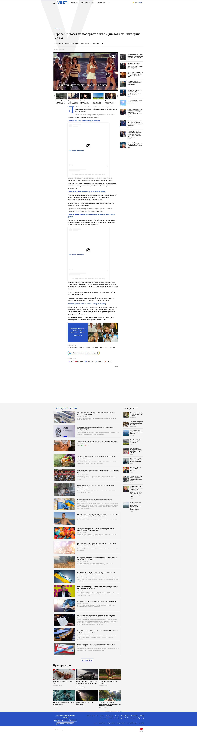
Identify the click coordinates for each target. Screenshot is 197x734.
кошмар (112, 347)
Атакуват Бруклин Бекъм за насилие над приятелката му (87, 304)
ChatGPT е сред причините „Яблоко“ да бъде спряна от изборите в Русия (96, 428)
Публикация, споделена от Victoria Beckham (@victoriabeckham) (88, 174)
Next (117, 99)
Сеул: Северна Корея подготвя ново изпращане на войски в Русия (98, 471)
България (84, 2)
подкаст (95, 347)
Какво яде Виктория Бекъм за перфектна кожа (84, 120)
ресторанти (104, 347)
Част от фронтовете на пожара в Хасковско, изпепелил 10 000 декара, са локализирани (136, 506)
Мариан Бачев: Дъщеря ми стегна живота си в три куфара (135, 450)
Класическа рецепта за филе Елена (63, 682)
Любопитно (101, 2)
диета (82, 347)
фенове (88, 347)
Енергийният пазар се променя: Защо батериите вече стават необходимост (135, 92)
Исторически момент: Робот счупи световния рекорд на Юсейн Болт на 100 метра (136, 123)
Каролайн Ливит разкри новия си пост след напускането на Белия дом (135, 145)
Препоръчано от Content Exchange (112, 711)
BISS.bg (142, 715)
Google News (90, 361)
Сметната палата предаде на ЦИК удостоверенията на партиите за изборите (96, 413)
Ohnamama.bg (104, 718)
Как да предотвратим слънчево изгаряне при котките (136, 423)
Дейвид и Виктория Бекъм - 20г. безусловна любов (77, 331)
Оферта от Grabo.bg (81, 443)
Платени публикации (132, 723)
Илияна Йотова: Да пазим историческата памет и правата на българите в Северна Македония (134, 134)
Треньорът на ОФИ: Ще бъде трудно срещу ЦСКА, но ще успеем (136, 478)
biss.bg (129, 96)
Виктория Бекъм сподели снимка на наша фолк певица (86, 192)
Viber (71, 361)
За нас (95, 723)
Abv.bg (88, 715)
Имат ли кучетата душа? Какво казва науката (135, 101)
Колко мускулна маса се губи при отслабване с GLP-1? (96, 645)
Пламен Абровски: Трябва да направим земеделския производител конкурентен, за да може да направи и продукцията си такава (136, 491)
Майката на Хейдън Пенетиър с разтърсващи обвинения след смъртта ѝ (135, 66)
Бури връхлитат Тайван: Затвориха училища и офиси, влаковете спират (96, 486)
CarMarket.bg (134, 715)
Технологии (79, 617)
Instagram (109, 361)
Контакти (141, 723)
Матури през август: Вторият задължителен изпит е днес (97, 601)
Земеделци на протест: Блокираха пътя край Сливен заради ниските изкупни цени (95, 529)
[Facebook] (144, 725)
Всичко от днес (87, 660)
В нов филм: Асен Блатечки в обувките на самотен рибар (136, 460)
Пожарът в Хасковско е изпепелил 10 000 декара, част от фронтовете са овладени (97, 558)
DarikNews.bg (109, 715)
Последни (74, 2)
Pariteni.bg (126, 718)
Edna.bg (133, 718)
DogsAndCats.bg (125, 715)
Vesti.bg (62, 2)
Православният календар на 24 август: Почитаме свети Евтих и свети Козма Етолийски (96, 544)
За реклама (102, 723)
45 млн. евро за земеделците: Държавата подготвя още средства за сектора (96, 457)
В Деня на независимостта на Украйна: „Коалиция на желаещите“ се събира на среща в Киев (96, 573)
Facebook (100, 361)
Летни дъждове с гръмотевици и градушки (135, 441)
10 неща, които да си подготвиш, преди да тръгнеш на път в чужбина (110, 704)
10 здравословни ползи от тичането (108, 682)
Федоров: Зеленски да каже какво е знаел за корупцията (134, 82)
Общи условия (111, 723)
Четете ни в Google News (66, 723)
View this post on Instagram (76, 150)
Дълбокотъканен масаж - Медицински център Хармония (97, 442)
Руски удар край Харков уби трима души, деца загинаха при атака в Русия (135, 74)
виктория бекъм (72, 347)
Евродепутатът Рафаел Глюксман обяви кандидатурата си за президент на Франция (97, 587)
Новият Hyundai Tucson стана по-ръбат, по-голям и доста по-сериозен (86, 683)
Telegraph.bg (140, 718)
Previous (54, 99)
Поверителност (120, 723)
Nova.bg (117, 715)
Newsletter (80, 361)
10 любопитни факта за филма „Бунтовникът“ (63, 703)
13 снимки (76, 336)
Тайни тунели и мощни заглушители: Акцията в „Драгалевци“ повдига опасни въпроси (135, 57)
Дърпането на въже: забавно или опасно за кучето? (136, 414)
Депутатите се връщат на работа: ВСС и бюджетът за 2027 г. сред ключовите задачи (97, 631)
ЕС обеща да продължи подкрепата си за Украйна (94, 500)
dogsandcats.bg (131, 103)
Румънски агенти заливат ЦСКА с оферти (135, 469)
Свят (92, 2)
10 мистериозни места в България (84, 703)
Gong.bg (102, 715)
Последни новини (65, 408)
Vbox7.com (95, 715)
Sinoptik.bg (112, 718)
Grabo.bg (119, 718)
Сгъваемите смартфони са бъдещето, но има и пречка (96, 616)
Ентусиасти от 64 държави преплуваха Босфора (136, 432)
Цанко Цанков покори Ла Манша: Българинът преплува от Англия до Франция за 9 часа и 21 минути (98, 515)
